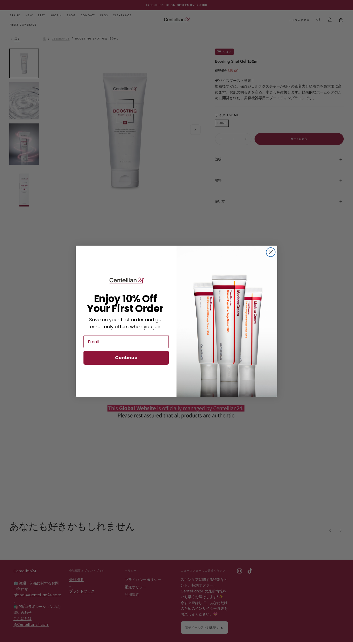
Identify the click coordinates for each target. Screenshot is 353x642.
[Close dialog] (270, 252)
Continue (126, 357)
